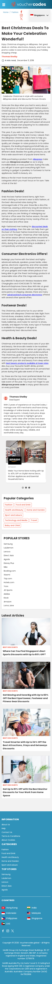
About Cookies (8, 840)
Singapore (39, 15)
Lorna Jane (9, 605)
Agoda (7, 559)
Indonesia (11, 913)
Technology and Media (16, 520)
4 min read (10, 60)
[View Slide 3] (29, 488)
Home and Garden (36, 510)
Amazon (7, 601)
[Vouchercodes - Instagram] (21, 16)
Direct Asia (9, 555)
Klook (6, 597)
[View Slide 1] (23, 488)
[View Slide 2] (26, 488)
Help (4, 828)
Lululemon (8, 547)
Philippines (11, 918)
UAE (8, 923)
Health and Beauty (14, 510)
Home (6, 12)
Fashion (15, 12)
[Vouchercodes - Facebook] (21, 12)
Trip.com (8, 578)
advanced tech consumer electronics (24, 294)
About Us (6, 824)
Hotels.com (9, 582)
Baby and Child (12, 525)
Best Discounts (10, 647)
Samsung (8, 544)
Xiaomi (7, 574)
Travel (34, 520)
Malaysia (36, 913)
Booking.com (10, 571)
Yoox (6, 586)
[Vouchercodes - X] (21, 19)
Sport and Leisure (13, 515)
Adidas (7, 594)
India (34, 907)
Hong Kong (11, 907)
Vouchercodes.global (29, 942)
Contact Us (7, 832)
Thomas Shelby (9, 56)
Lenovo (7, 551)
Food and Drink (23, 504)
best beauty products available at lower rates (27, 363)
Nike (5, 567)
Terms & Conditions (11, 836)
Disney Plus (9, 563)
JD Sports (8, 590)
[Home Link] (28, 4)
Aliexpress (37, 159)
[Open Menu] (4, 5)
